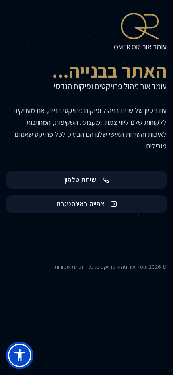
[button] (19, 355)
